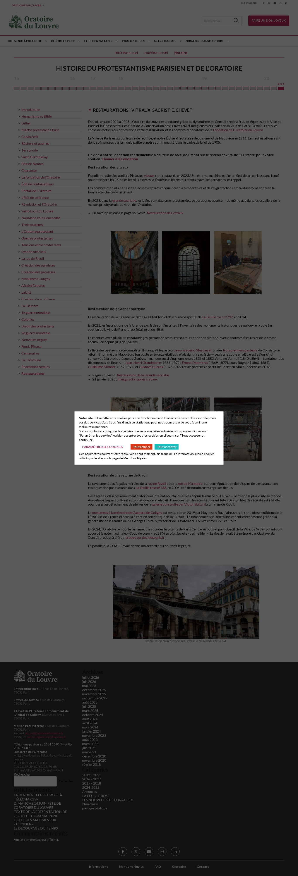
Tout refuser (141, 446)
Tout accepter (166, 446)
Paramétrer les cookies (102, 446)
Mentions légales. (135, 458)
